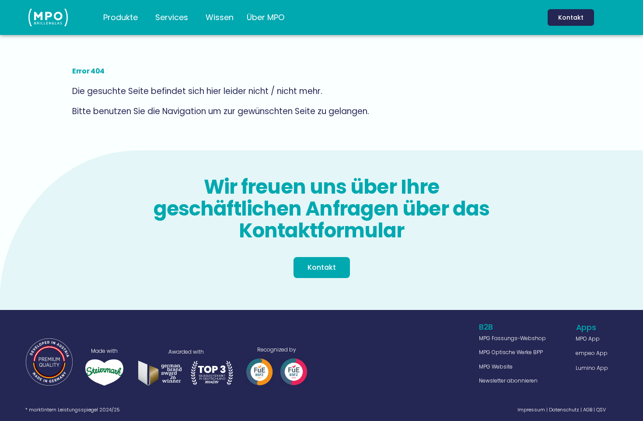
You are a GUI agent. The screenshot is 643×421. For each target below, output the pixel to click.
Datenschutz (564, 409)
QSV (601, 409)
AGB (587, 409)
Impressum (531, 409)
